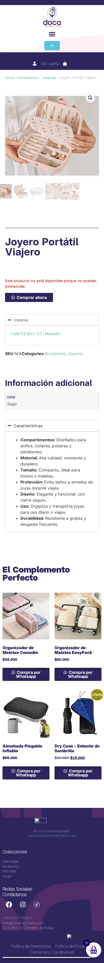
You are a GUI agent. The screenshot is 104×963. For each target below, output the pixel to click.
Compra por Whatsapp (28, 674)
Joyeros (48, 77)
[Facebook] (9, 904)
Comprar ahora (32, 297)
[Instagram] (22, 904)
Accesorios (28, 77)
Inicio (10, 77)
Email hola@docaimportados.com (52, 836)
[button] (52, 34)
